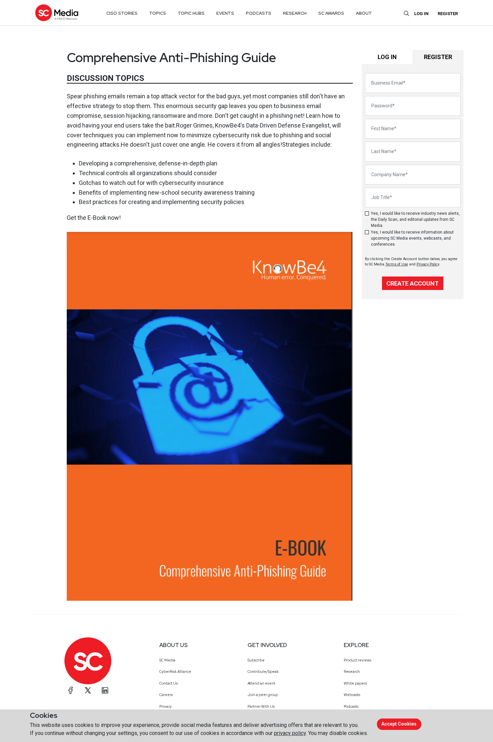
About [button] (364, 13)
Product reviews (357, 660)
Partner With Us (261, 706)
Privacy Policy (428, 264)
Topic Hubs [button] (191, 13)
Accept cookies (399, 724)
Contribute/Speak (263, 671)
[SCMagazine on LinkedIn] (105, 690)
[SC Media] (56, 12)
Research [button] (295, 13)
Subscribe (256, 660)
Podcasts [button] (258, 13)
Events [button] (225, 13)
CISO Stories (122, 13)
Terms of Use (396, 264)
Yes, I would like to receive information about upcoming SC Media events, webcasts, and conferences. (412, 238)
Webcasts (352, 694)
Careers (166, 694)
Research (352, 671)
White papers (355, 683)
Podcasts (351, 706)
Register (448, 13)
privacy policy (290, 733)
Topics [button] (157, 13)
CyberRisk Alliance (175, 671)
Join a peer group (263, 694)
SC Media (167, 660)
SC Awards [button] (331, 13)
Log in (421, 13)
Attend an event (261, 683)
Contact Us (168, 683)
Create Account (412, 283)
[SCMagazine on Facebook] (71, 690)
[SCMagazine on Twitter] (88, 690)
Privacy (165, 706)
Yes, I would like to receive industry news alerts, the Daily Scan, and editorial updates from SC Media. (415, 219)
